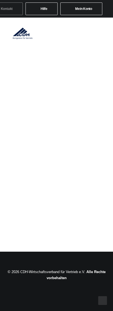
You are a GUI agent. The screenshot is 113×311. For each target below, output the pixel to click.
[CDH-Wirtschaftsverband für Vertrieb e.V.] (23, 33)
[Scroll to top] (102, 300)
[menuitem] (41, 9)
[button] (100, 33)
